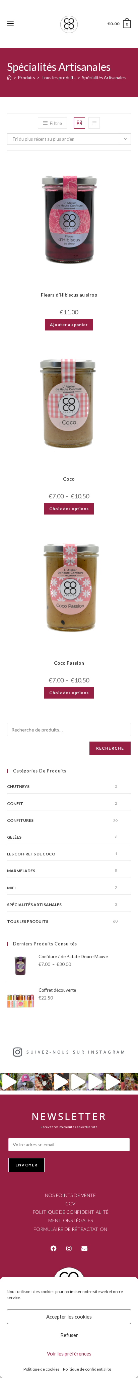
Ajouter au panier (69, 324)
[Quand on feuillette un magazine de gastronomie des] (95, 1082)
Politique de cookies (41, 1369)
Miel (11, 887)
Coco (69, 479)
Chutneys (18, 786)
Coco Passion (69, 663)
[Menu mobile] (10, 23)
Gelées (14, 837)
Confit (15, 803)
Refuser (69, 1335)
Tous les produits (27, 921)
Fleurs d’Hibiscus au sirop (69, 295)
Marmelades (21, 870)
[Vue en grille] (79, 123)
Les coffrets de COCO (31, 853)
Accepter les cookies (69, 1317)
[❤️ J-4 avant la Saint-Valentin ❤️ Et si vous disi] (43, 1082)
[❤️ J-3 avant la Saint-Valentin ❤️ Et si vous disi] (26, 1082)
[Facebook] (54, 1248)
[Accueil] (9, 77)
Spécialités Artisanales (104, 77)
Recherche (110, 748)
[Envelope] (84, 1248)
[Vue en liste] (94, 123)
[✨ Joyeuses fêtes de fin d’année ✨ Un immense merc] (77, 1082)
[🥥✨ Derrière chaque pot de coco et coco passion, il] (8, 1082)
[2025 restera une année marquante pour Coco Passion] (60, 1082)
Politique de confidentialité (87, 1369)
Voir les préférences (69, 1353)
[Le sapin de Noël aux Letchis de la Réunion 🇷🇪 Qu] (112, 1082)
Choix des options (69, 508)
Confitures (20, 820)
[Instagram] (69, 1248)
